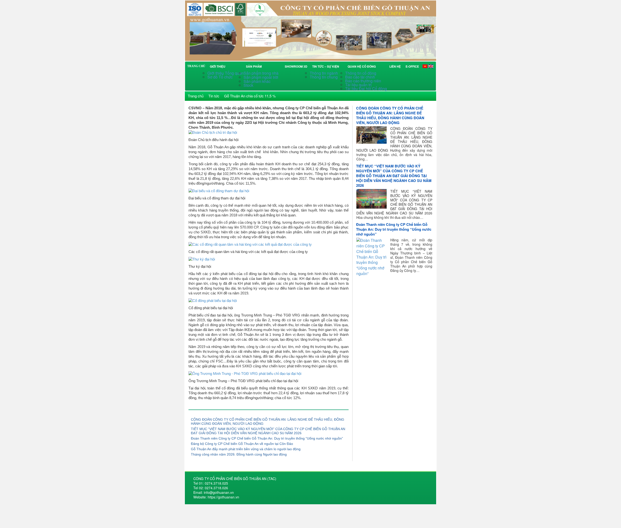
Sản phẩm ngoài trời (261, 77)
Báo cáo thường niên (363, 81)
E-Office (412, 66)
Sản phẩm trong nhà (261, 73)
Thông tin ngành (324, 73)
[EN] (430, 66)
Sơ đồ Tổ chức (220, 77)
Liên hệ (395, 66)
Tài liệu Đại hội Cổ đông (366, 88)
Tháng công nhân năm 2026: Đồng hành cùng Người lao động (239, 454)
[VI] (425, 66)
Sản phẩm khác (257, 81)
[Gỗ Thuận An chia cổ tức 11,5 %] (310, 30)
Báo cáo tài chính (360, 77)
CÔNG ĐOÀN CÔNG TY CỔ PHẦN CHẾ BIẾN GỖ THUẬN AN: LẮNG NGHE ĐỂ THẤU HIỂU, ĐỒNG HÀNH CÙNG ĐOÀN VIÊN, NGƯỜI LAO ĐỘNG (390, 115)
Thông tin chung (324, 77)
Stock (248, 85)
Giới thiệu (217, 66)
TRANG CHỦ (196, 66)
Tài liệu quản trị (358, 84)
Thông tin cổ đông (360, 73)
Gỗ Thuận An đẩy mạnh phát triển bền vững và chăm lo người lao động (246, 449)
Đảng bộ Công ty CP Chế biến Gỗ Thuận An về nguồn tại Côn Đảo (242, 444)
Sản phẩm (254, 66)
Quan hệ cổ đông (362, 66)
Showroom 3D (296, 66)
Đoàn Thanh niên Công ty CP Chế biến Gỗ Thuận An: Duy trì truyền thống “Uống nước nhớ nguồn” (267, 438)
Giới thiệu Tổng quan (225, 73)
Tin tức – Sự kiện (326, 66)
